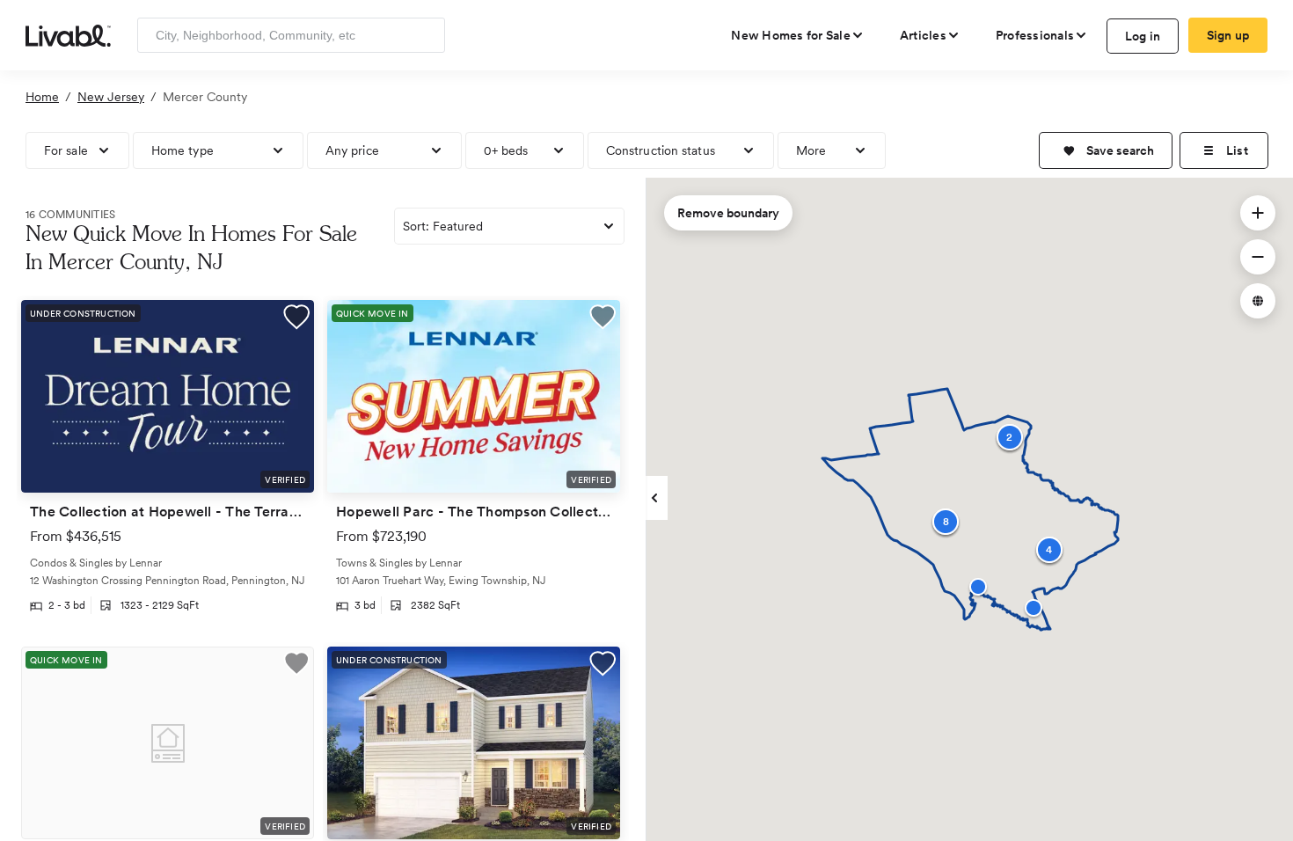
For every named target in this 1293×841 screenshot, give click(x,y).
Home (42, 97)
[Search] (425, 35)
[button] (1106, 150)
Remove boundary (728, 213)
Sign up (1228, 35)
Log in (1143, 36)
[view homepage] (68, 34)
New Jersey (110, 97)
